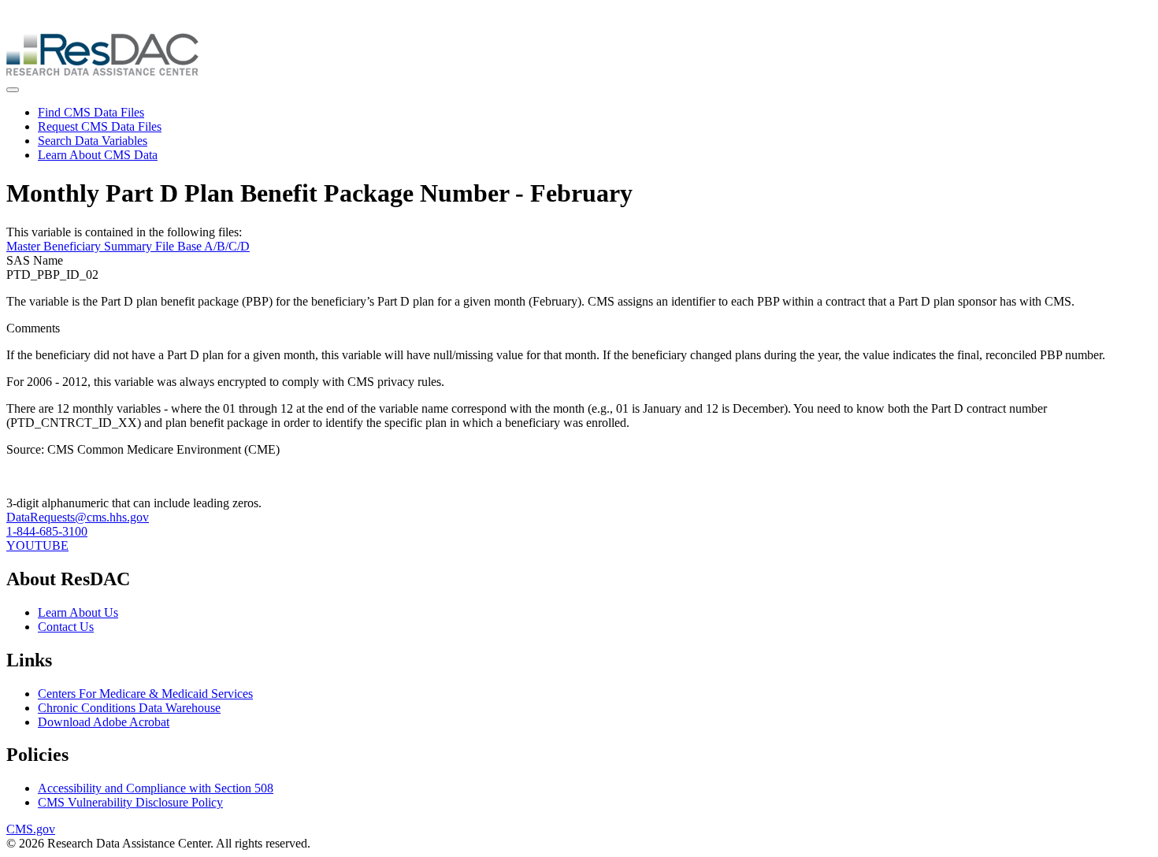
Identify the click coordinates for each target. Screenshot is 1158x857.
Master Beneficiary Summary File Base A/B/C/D (128, 246)
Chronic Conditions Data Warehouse (129, 707)
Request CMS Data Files (99, 126)
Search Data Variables (92, 140)
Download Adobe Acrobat (103, 722)
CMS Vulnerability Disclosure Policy (130, 802)
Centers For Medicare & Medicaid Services (145, 693)
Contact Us (66, 626)
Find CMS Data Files (91, 112)
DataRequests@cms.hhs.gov (77, 517)
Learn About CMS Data (98, 154)
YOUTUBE (37, 545)
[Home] (102, 71)
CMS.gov (30, 829)
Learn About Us (78, 612)
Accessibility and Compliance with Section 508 (155, 788)
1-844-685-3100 (46, 531)
